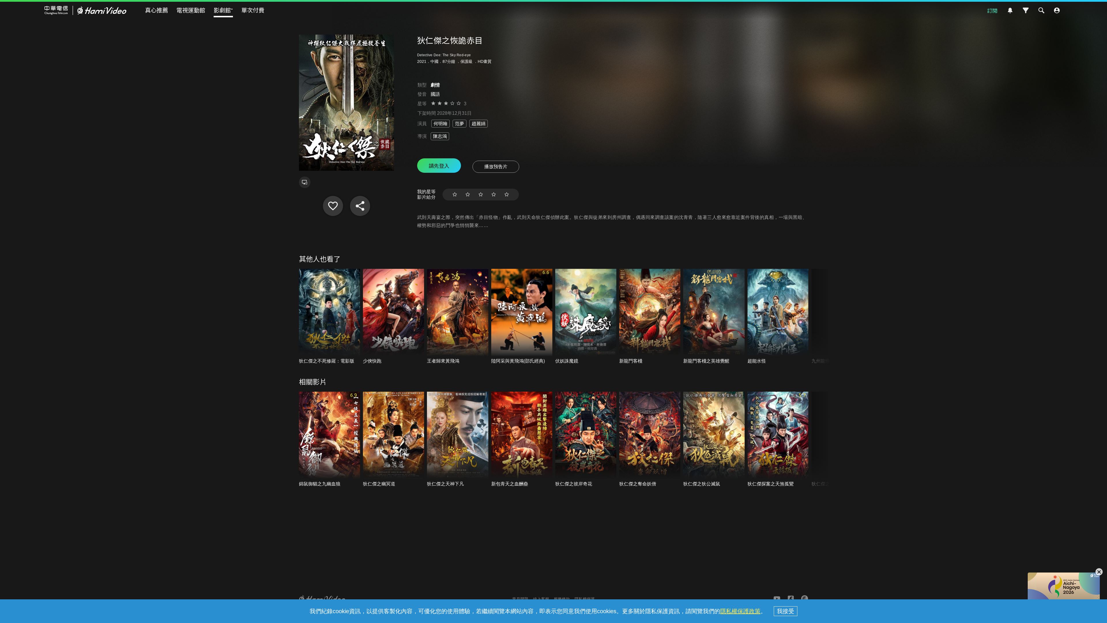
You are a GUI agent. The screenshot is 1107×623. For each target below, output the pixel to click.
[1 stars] (454, 194)
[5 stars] (506, 194)
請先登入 (439, 165)
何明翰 (440, 123)
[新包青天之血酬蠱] (521, 439)
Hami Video (85, 10)
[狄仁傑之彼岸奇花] (585, 439)
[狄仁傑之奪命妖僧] (649, 439)
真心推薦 (156, 10)
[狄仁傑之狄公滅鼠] (713, 439)
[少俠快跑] (393, 316)
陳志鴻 (440, 136)
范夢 (459, 123)
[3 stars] (480, 194)
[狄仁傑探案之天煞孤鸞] (778, 439)
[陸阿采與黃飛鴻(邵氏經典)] (521, 316)
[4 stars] (493, 194)
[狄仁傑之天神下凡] (457, 439)
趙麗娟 (478, 123)
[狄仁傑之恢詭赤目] (333, 206)
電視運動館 (190, 10)
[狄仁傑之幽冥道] (393, 439)
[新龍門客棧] (649, 316)
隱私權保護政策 (740, 611)
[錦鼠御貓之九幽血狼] (329, 439)
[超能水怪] (778, 316)
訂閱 (992, 10)
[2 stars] (467, 194)
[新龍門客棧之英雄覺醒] (713, 316)
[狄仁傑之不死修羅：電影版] (329, 316)
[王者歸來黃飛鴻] (457, 316)
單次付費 (252, 10)
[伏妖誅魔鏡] (585, 316)
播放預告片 (495, 166)
